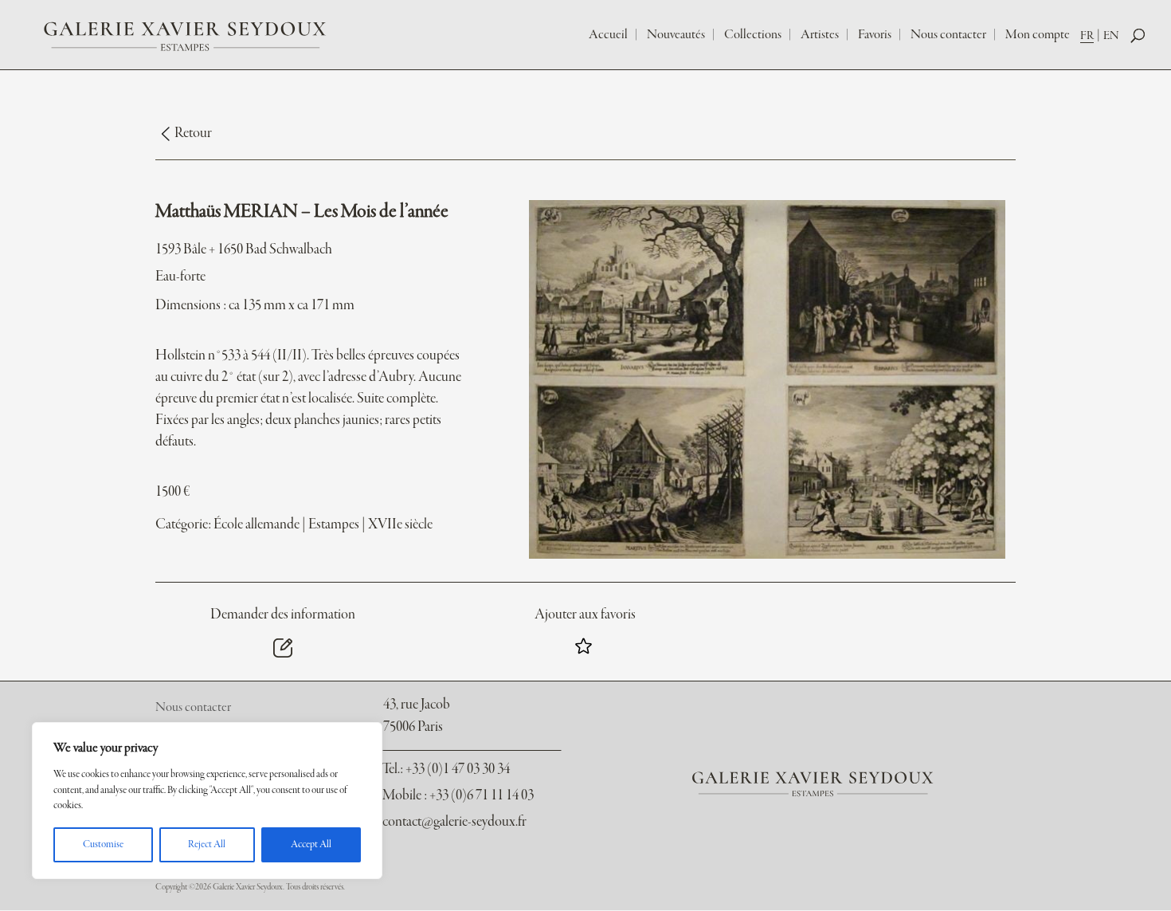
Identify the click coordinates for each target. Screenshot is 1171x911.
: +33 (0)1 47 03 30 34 (446, 769)
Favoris (874, 35)
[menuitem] (1092, 35)
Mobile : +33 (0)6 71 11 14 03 (458, 795)
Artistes (820, 35)
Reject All (206, 844)
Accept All (311, 844)
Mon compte (1037, 35)
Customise (103, 844)
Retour (193, 133)
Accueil (608, 35)
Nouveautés (676, 35)
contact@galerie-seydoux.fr (454, 822)
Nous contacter (948, 35)
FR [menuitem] (1087, 35)
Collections (752, 35)
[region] (207, 800)
